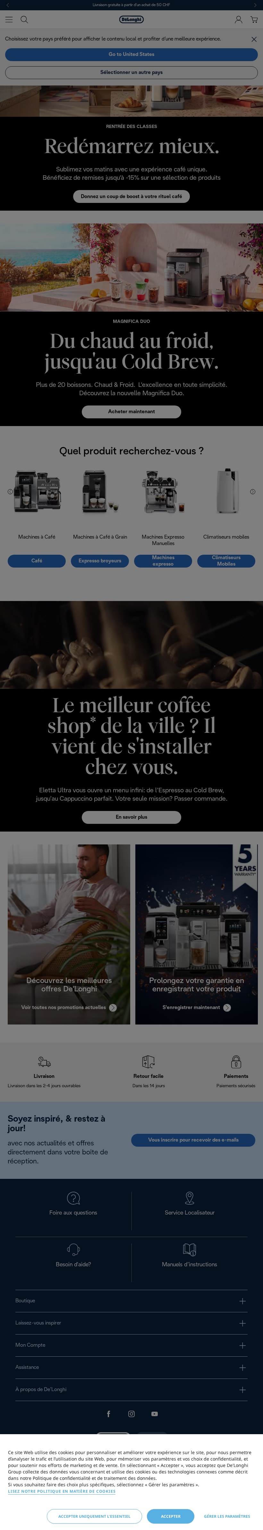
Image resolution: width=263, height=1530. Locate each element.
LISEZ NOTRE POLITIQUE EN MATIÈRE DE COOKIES (61, 1491)
